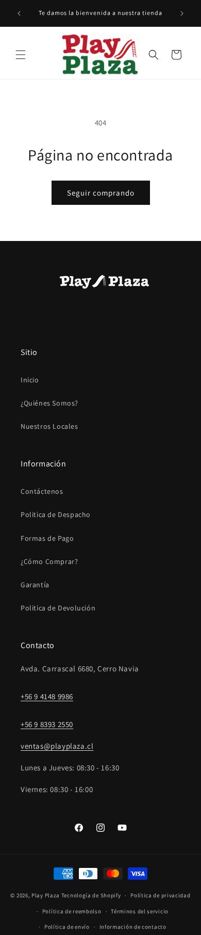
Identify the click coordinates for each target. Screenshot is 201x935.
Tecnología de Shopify (91, 895)
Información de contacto (132, 926)
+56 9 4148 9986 (47, 696)
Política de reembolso (72, 911)
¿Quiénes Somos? (49, 403)
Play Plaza (45, 895)
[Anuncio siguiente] (182, 13)
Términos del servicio (140, 911)
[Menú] (20, 54)
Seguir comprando (101, 193)
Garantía (35, 584)
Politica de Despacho (56, 514)
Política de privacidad (160, 895)
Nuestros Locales (49, 426)
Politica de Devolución (58, 607)
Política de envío (67, 926)
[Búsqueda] (153, 54)
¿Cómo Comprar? (49, 561)
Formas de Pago (47, 538)
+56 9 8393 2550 (47, 724)
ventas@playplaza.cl (57, 746)
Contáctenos (42, 491)
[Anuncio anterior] (19, 13)
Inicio (30, 379)
